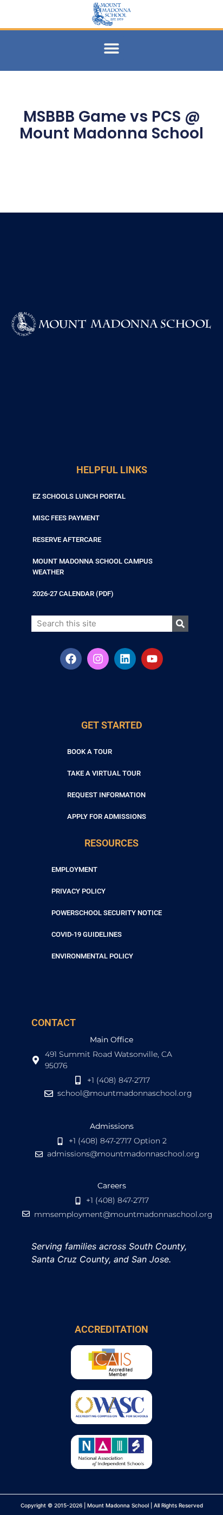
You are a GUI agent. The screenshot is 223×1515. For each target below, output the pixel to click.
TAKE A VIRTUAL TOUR (104, 773)
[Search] (180, 624)
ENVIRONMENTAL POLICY (92, 956)
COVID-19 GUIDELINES (86, 934)
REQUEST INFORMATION (106, 795)
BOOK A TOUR (89, 751)
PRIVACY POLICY (78, 891)
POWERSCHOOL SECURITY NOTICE (106, 913)
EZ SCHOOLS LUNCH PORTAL (79, 496)
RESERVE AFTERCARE (66, 539)
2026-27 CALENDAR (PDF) (73, 594)
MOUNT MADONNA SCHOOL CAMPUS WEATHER (92, 566)
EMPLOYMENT (74, 869)
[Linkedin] (125, 659)
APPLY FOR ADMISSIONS (106, 816)
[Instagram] (98, 659)
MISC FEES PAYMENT (66, 518)
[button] (112, 48)
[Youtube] (152, 659)
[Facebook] (71, 659)
